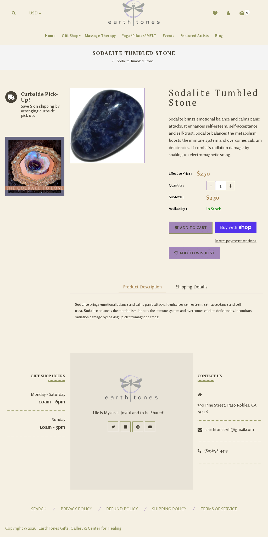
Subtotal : (176, 197)
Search (39, 508)
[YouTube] (150, 426)
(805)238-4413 (216, 450)
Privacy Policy (76, 508)
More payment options (235, 240)
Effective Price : (180, 173)
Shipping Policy (169, 508)
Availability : (178, 208)
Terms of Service (218, 508)
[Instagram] (137, 426)
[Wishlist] (215, 13)
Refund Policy (122, 508)
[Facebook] (125, 426)
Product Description (142, 286)
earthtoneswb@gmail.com (229, 429)
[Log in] (228, 13)
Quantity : (176, 185)
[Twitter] (113, 426)
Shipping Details (191, 286)
